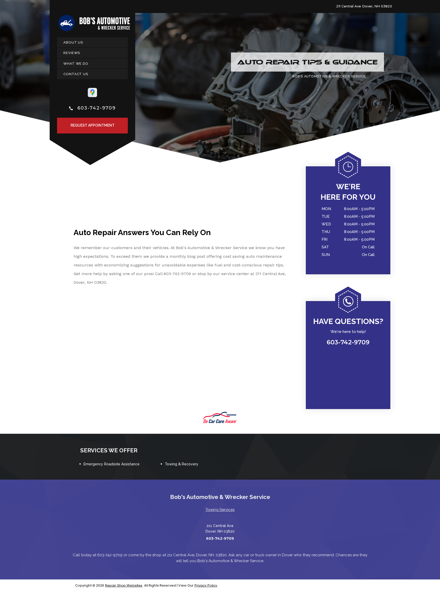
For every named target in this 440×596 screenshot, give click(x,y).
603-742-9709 (96, 108)
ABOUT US (73, 42)
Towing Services (220, 509)
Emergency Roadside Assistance (112, 464)
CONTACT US (75, 74)
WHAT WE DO (75, 63)
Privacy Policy (206, 585)
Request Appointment (93, 125)
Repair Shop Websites (124, 585)
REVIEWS (71, 53)
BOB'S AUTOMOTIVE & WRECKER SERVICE (329, 76)
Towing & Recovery (181, 464)
